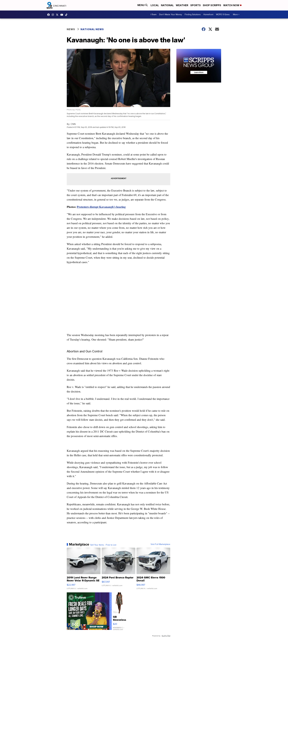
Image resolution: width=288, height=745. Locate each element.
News (71, 29)
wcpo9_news (53, 15)
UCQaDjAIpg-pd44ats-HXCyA (62, 15)
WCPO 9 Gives (223, 14)
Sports (195, 5)
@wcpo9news (67, 15)
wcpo (58, 15)
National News (92, 29)
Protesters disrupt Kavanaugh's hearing (101, 207)
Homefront (208, 14)
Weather (182, 5)
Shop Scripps (212, 5)
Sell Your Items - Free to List (103, 545)
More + (236, 14)
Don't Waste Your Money (170, 14)
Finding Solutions (193, 14)
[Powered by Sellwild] (166, 636)
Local (155, 5)
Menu (141, 5)
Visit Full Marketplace (160, 544)
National (167, 5)
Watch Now (231, 5)
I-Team (153, 14)
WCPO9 (49, 15)
